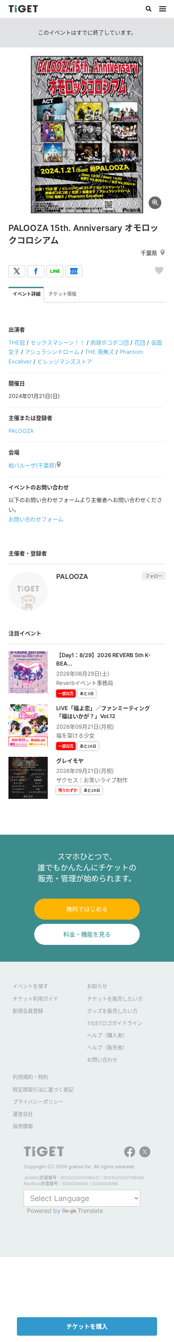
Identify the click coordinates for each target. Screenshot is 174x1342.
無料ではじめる (87, 908)
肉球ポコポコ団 (109, 342)
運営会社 (23, 1114)
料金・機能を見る (87, 934)
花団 (139, 342)
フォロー (153, 575)
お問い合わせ (102, 1060)
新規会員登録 (28, 1011)
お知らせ (97, 986)
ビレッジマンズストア (64, 361)
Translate (90, 1210)
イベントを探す (30, 986)
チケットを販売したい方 (115, 999)
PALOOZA (21, 430)
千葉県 (149, 252)
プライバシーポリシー (38, 1102)
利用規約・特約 (30, 1077)
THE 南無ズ (99, 351)
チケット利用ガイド (35, 999)
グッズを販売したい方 (112, 1011)
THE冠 (16, 342)
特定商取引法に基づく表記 (43, 1090)
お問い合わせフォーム (35, 519)
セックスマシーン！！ (57, 342)
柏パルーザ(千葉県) (32, 465)
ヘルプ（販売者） (107, 1048)
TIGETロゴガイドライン (114, 1023)
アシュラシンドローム (52, 351)
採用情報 (23, 1126)
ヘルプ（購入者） (107, 1035)
